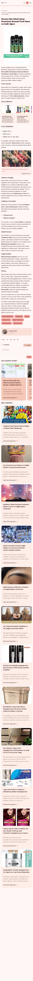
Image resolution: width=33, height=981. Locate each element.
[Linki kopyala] (17, 339)
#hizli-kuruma (18, 323)
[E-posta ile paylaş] (14, 339)
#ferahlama (19, 316)
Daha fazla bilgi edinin (9, 397)
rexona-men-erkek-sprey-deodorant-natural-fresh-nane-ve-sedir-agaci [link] (16, 13)
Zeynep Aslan (13, 331)
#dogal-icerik (6, 320)
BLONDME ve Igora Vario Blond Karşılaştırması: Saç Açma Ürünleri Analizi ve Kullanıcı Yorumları (14, 709)
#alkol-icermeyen (18, 320)
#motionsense (6, 323)
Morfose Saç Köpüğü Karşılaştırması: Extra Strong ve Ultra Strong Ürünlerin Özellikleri (16, 668)
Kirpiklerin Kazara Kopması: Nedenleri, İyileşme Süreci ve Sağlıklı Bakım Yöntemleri (16, 507)
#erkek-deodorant (7, 316)
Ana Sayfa (4, 10)
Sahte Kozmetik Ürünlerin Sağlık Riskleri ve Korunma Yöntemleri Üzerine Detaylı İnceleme (14, 548)
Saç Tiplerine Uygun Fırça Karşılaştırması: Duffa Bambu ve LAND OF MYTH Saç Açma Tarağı (16, 750)
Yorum (29, 357)
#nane (27, 316)
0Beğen (28, 345)
